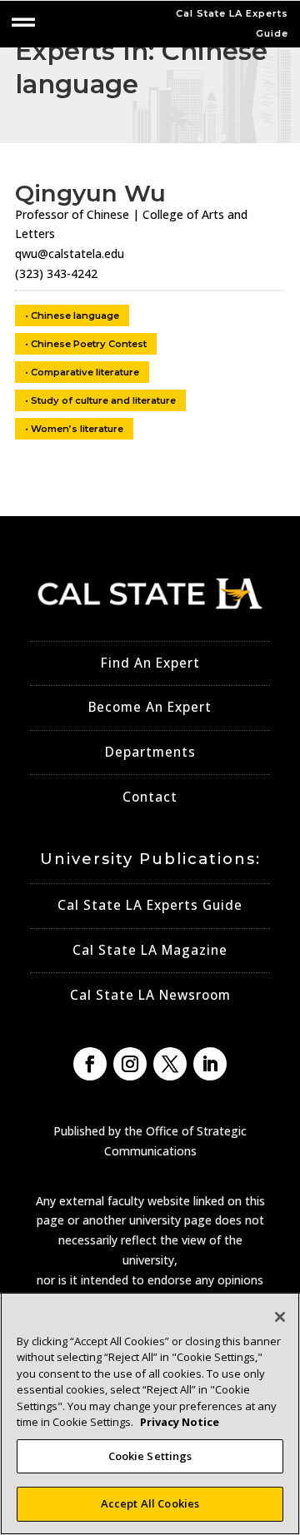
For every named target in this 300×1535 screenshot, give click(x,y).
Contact (150, 797)
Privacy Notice (179, 1421)
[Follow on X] (170, 1063)
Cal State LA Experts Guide (150, 905)
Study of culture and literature (103, 400)
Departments (150, 752)
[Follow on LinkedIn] (210, 1063)
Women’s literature (77, 429)
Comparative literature (85, 372)
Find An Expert (150, 663)
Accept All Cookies (150, 1503)
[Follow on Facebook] (90, 1063)
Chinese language (75, 315)
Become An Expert (150, 707)
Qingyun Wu (90, 193)
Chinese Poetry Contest (89, 344)
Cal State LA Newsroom (150, 995)
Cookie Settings (150, 1455)
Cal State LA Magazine (150, 950)
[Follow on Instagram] (130, 1063)
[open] (23, 22)
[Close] (280, 1317)
